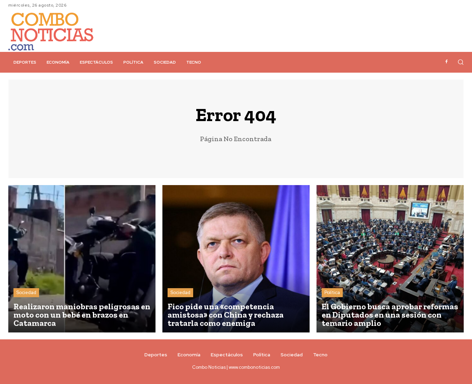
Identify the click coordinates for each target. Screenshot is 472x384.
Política (332, 292)
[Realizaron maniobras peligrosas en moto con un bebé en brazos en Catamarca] (81, 258)
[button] (460, 62)
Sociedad (26, 292)
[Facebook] (446, 62)
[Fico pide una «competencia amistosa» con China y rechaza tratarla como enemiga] (236, 258)
